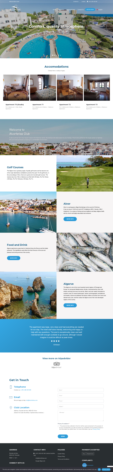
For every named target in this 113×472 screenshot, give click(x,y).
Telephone (20, 387)
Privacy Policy (96, 429)
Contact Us (81, 9)
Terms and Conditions (63, 459)
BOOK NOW (90, 9)
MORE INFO (70, 219)
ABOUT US (15, 146)
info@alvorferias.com (32, 400)
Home (54, 9)
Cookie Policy (61, 453)
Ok (99, 469)
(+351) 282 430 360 (26, 390)
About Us (61, 9)
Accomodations (70, 9)
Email (17, 397)
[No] (111, 469)
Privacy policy (106, 469)
